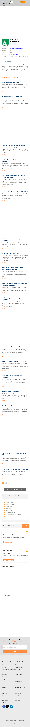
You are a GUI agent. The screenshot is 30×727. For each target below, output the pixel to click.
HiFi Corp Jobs (9, 510)
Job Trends (4, 676)
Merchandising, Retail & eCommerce (16, 48)
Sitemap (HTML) (6, 695)
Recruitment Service (19, 667)
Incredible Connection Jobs (12, 504)
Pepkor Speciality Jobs (11, 506)
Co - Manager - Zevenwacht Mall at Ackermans (15, 469)
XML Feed (4, 693)
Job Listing (4, 664)
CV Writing (4, 674)
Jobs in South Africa (19, 698)
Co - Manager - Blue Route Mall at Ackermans (15, 347)
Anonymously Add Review (9, 542)
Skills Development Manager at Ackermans (14, 361)
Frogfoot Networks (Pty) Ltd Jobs (13, 514)
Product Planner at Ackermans (10, 391)
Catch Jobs (8, 516)
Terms (23, 718)
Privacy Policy (17, 718)
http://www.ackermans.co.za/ (14, 54)
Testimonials (5, 698)
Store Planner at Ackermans (10, 406)
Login (18, 1)
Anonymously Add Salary (9, 560)
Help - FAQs (5, 700)
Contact (11, 718)
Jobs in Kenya (18, 693)
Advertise (4, 702)
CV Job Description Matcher (8, 669)
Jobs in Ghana (18, 691)
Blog (3, 672)
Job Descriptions (18, 681)
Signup (22, 1)
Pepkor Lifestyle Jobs (10, 512)
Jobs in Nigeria (18, 695)
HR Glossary (18, 679)
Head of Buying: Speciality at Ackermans (13, 145)
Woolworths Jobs (9, 502)
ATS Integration (18, 674)
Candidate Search (19, 672)
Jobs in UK (17, 700)
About (7, 718)
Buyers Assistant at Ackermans (10, 82)
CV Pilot (4, 667)
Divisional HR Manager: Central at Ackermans (15, 191)
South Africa (12, 2)
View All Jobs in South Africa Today (15, 489)
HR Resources (18, 676)
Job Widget (4, 691)
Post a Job (17, 664)
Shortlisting (17, 669)
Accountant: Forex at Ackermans (11, 253)
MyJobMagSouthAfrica (15, 723)
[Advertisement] (15, 23)
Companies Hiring (6, 679)
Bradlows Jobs (9, 508)
